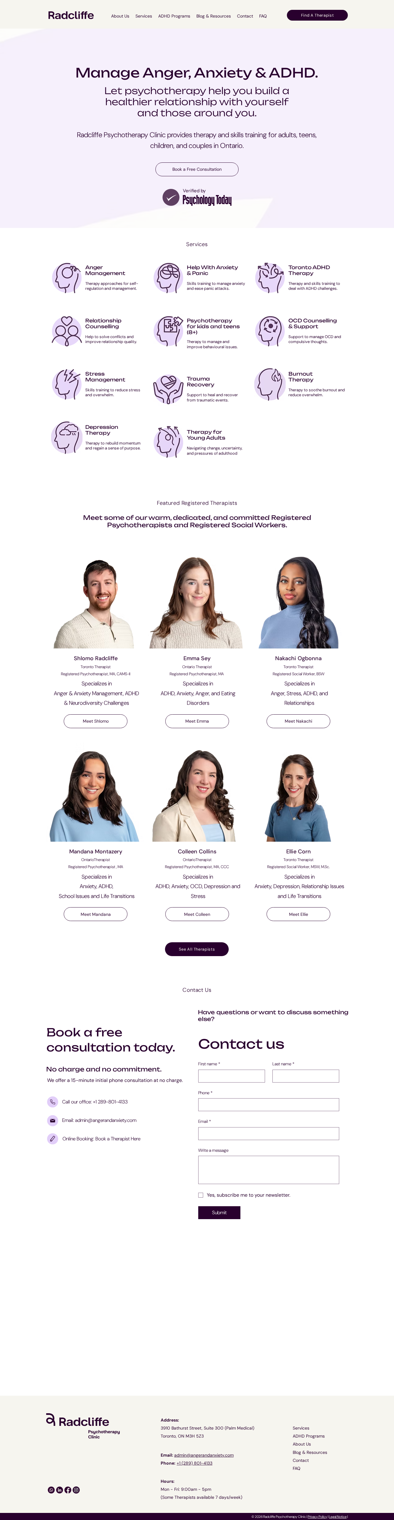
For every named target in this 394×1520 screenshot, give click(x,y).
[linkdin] (59, 1490)
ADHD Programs (309, 1436)
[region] (95, 283)
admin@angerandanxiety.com (204, 1455)
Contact (301, 1460)
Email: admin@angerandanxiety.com (99, 1120)
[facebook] (67, 1490)
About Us (302, 1444)
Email (204, 1121)
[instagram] (51, 1490)
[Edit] (171, 197)
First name (209, 1064)
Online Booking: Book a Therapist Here (101, 1138)
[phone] (52, 1101)
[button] (143, 16)
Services (301, 1428)
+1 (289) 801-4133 (194, 1463)
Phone (205, 1092)
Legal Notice (338, 1516)
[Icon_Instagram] (76, 1490)
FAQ (296, 1468)
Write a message (213, 1150)
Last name (283, 1064)
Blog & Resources (310, 1452)
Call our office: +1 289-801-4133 (95, 1102)
